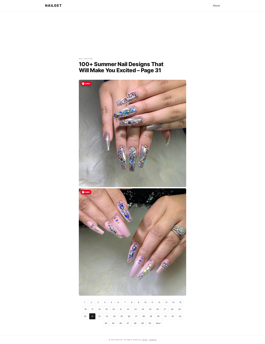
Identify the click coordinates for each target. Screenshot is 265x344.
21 (121, 309)
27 (165, 309)
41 (165, 316)
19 (106, 309)
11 (152, 302)
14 (173, 302)
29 (179, 309)
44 (106, 323)
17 (92, 309)
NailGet (53, 6)
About (216, 5)
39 (151, 316)
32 (99, 316)
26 (157, 309)
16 (85, 309)
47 (128, 323)
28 (172, 309)
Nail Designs (86, 59)
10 (145, 302)
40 (158, 316)
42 (172, 316)
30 (85, 316)
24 (143, 309)
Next (158, 323)
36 (129, 316)
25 (150, 309)
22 (128, 309)
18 (99, 309)
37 (136, 316)
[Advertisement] (132, 35)
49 (142, 323)
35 (121, 316)
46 (120, 323)
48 (135, 323)
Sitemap (153, 340)
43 (180, 316)
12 (159, 302)
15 (180, 302)
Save (87, 84)
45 (113, 323)
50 (150, 323)
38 (143, 316)
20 (113, 309)
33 (107, 316)
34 (114, 316)
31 (92, 316)
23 (135, 309)
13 (166, 302)
